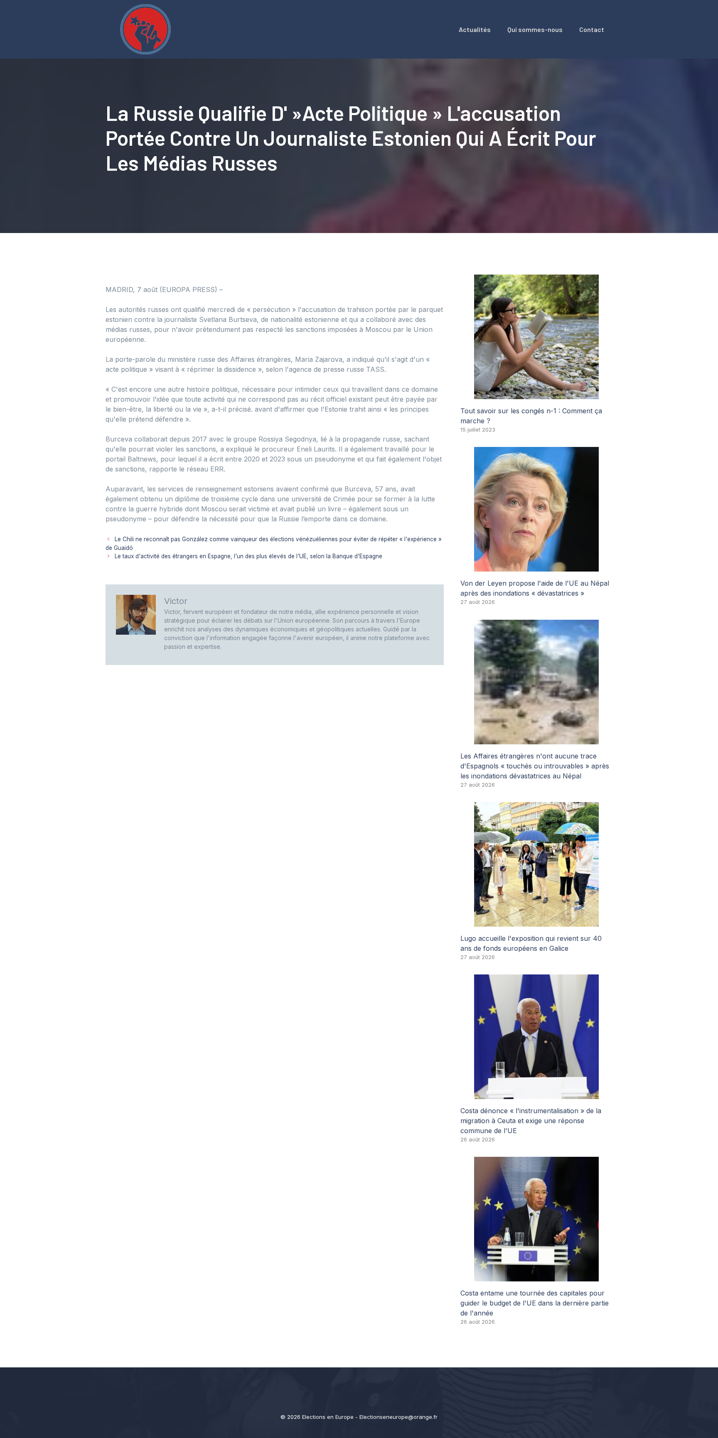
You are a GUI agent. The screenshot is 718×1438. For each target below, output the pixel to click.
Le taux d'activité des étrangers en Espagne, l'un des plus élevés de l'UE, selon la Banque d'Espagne (248, 556)
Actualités (475, 29)
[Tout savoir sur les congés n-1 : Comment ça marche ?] (536, 394)
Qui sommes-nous (535, 29)
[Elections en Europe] (147, 29)
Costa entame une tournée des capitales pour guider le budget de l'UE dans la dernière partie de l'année (534, 1303)
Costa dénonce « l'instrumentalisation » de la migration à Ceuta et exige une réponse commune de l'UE (530, 1121)
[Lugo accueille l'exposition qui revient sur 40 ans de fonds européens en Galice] (536, 922)
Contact (591, 29)
